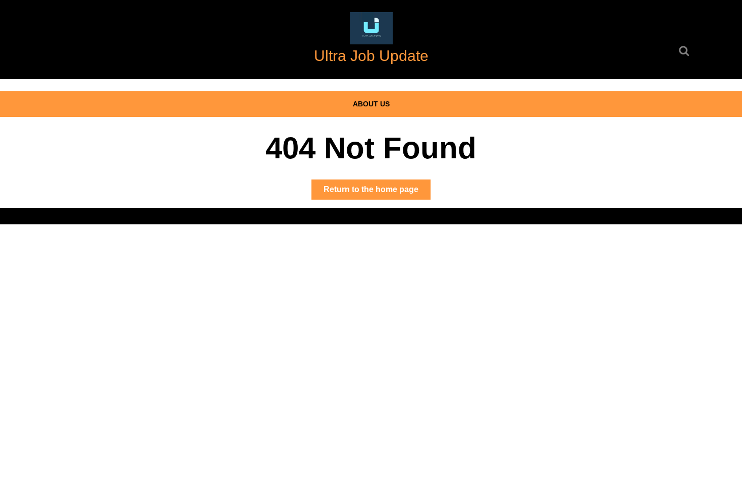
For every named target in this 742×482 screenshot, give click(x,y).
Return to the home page (377, 192)
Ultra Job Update (371, 55)
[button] (371, 28)
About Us (371, 104)
